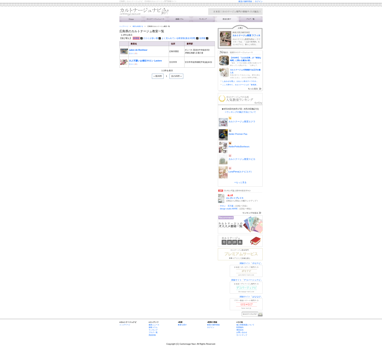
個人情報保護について (245, 325)
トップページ (123, 26)
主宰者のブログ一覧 (251, 19)
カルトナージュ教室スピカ (241, 159)
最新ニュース (154, 325)
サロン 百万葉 (227, 206)
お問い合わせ (241, 332)
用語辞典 (152, 335)
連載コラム (179, 19)
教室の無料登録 (245, 1)
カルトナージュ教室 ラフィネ (246, 35)
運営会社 (240, 330)
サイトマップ (241, 335)
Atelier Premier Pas (237, 134)
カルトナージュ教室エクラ (241, 121)
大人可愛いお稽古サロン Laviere (145, 60)
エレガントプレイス (235, 198)
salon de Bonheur (138, 50)
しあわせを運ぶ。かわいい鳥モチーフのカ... (240, 81)
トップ (131, 19)
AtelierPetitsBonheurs (238, 146)
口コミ (131, 53)
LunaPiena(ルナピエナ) (239, 171)
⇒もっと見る (240, 182)
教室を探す (182, 325)
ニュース (155, 19)
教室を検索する (227, 19)
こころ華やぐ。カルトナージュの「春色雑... (240, 85)
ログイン (259, 1)
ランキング (203, 19)
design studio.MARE (229, 209)
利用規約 (240, 327)
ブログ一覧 (153, 332)
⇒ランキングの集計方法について (240, 112)
